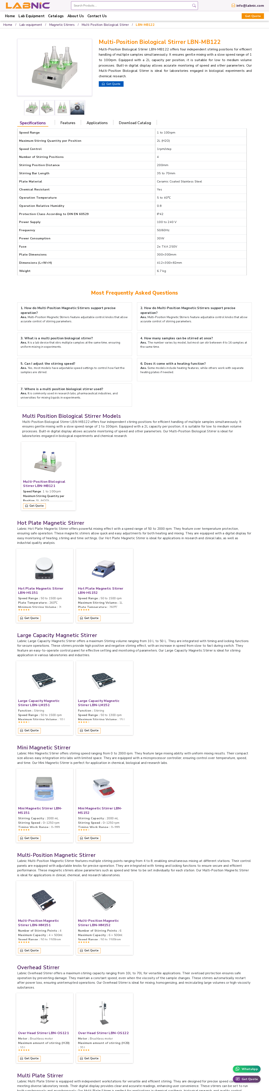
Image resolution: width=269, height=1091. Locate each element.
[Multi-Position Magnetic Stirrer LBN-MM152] (104, 902)
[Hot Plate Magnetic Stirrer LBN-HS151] (44, 569)
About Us (75, 16)
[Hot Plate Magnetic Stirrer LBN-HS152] (104, 569)
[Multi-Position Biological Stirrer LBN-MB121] (48, 463)
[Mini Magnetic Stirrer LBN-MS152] (104, 789)
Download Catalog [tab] (135, 122)
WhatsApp (250, 1069)
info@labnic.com (250, 5)
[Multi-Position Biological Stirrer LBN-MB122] (77, 107)
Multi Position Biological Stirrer (105, 25)
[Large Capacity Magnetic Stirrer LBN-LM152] (104, 682)
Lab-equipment (30, 25)
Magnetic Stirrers (62, 25)
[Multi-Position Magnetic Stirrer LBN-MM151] (44, 902)
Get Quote (253, 16)
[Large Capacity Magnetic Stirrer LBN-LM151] (44, 682)
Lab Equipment (31, 16)
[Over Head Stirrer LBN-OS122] (104, 1014)
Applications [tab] (97, 122)
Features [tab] (68, 122)
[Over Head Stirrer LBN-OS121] (44, 1014)
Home (10, 16)
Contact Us (97, 16)
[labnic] (27, 5)
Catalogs (56, 16)
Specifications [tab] (33, 123)
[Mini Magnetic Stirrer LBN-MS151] (44, 789)
